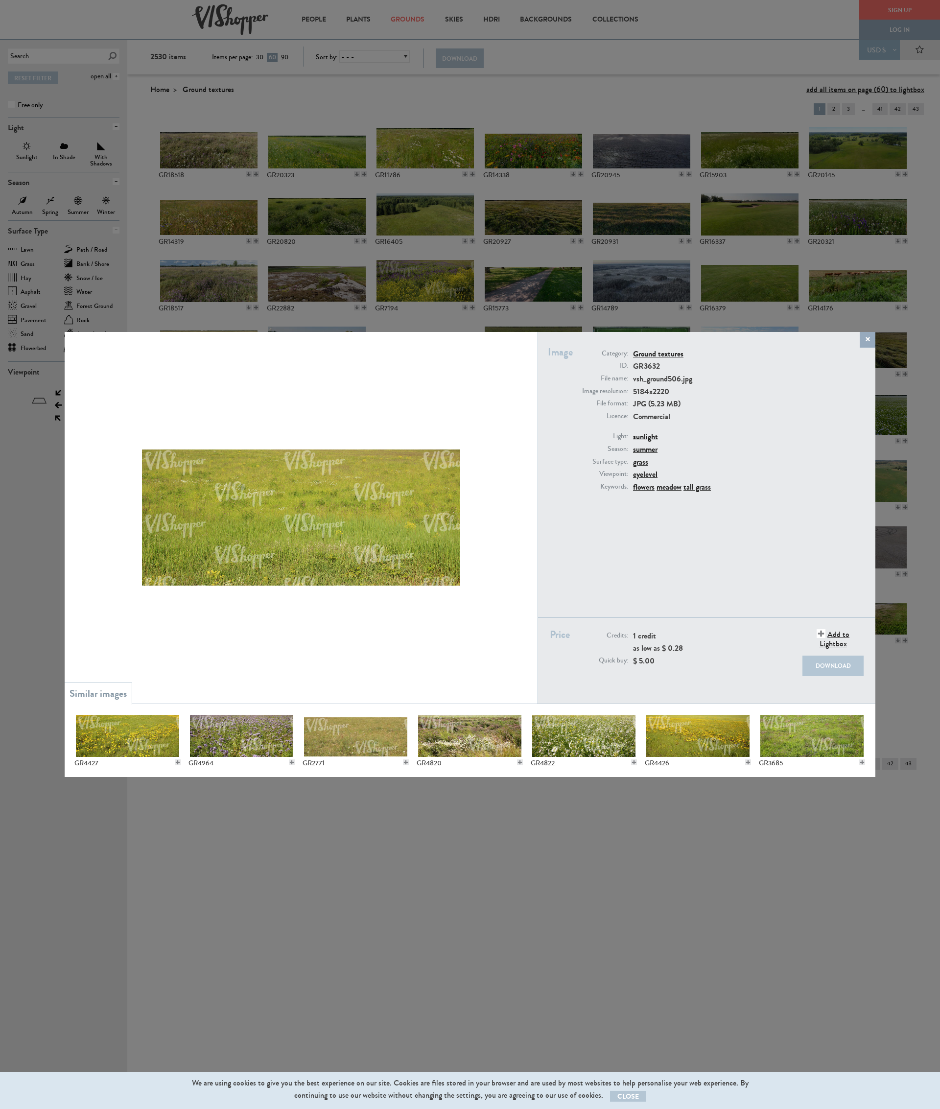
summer (645, 449)
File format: (612, 403)
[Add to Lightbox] (178, 762)
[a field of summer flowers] (584, 736)
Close (628, 1096)
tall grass (697, 487)
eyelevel (645, 474)
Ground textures (658, 353)
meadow (669, 487)
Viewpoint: (613, 474)
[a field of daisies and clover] (470, 736)
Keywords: (614, 487)
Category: (615, 353)
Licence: (617, 416)
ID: (624, 366)
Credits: (617, 635)
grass (640, 462)
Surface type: (610, 462)
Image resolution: (605, 391)
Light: (620, 436)
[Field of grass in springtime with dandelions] (127, 736)
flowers (644, 487)
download (833, 665)
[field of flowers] (241, 736)
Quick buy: (613, 660)
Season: (618, 449)
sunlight (645, 436)
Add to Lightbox (834, 639)
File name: (614, 378)
